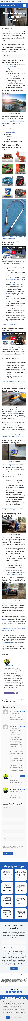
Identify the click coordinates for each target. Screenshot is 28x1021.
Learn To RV (10, 699)
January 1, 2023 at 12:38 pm (16, 728)
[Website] (14, 693)
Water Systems (12, 701)
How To (5, 699)
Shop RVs (3, 1)
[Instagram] (17, 693)
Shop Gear (8, 1)
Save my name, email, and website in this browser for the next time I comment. (13, 848)
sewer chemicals (10, 464)
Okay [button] (7, 1017)
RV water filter (14, 413)
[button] (15, 1017)
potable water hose (15, 279)
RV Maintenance (17, 699)
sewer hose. (15, 284)
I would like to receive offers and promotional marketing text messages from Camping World (14, 952)
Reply (23, 711)
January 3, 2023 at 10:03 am (16, 791)
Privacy (23, 964)
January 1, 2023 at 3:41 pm (16, 713)
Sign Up (14, 968)
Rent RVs (13, 1)
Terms (19, 964)
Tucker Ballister (8, 665)
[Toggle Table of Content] (22, 56)
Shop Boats (19, 1)
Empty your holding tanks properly (14, 68)
